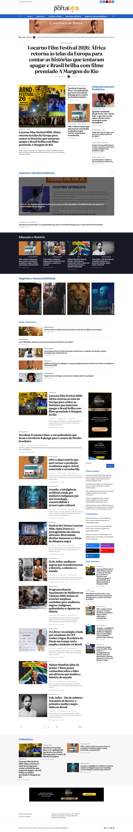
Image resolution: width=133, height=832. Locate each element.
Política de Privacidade (25, 814)
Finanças (89, 309)
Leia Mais (51, 427)
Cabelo (103, 129)
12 (56, 727)
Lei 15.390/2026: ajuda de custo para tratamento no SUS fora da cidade (46, 342)
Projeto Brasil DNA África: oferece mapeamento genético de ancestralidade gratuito (98, 520)
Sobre (29, 16)
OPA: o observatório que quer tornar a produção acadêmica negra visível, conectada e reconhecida (78, 131)
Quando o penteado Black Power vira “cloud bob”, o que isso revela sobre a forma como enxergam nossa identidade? (103, 117)
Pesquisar (88, 463)
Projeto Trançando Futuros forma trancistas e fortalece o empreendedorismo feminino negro (103, 148)
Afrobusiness (105, 142)
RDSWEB (64, 828)
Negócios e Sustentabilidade (96, 16)
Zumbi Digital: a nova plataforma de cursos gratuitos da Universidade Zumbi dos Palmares (99, 537)
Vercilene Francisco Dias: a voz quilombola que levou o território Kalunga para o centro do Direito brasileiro (78, 92)
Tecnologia (113, 308)
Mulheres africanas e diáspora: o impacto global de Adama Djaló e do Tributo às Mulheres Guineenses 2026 (79, 364)
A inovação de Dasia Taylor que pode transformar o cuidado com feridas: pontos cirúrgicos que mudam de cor (75, 352)
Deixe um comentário (59, 427)
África (78, 256)
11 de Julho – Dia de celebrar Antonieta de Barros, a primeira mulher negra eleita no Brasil (103, 262)
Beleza (103, 108)
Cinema (70, 43)
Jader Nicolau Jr (64, 43)
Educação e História (73, 16)
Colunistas (40, 16)
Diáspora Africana (82, 85)
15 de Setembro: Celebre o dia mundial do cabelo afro (102, 160)
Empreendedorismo (64, 304)
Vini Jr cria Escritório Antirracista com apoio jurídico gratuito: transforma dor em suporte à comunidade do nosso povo (62, 205)
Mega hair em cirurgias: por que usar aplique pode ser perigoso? (103, 134)
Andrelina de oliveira (92, 534)
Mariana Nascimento (72, 85)
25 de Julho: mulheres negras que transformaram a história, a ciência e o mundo (54, 262)
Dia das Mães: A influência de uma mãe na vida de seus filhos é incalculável (73, 329)
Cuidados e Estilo (54, 16)
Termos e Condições (25, 816)
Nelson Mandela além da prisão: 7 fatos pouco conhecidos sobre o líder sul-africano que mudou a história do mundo (79, 263)
